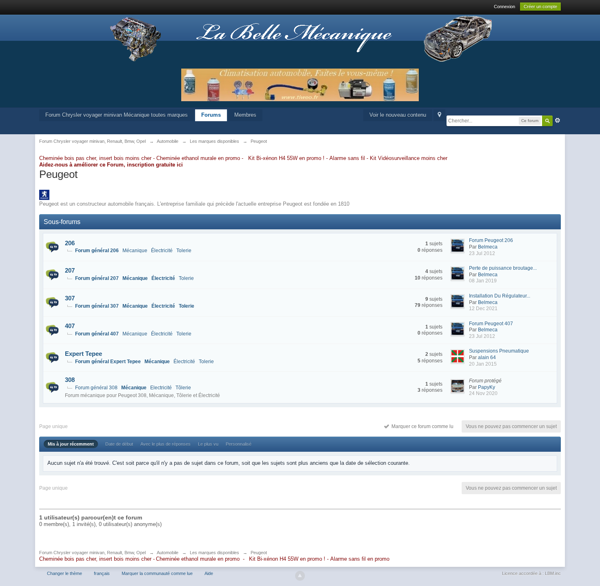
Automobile (167, 552)
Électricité (162, 250)
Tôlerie (183, 388)
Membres (245, 115)
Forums (211, 115)
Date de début (119, 444)
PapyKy (486, 387)
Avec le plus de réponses (165, 444)
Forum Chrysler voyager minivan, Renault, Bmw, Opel (92, 552)
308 (70, 379)
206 (70, 243)
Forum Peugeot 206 (491, 240)
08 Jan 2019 (483, 281)
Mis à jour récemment (71, 444)
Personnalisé (238, 444)
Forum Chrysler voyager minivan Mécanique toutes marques (116, 115)
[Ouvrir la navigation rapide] (439, 115)
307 (70, 298)
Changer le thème (64, 573)
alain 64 (487, 357)
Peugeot (259, 552)
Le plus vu (208, 444)
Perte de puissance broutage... (503, 268)
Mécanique (134, 250)
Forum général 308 (96, 388)
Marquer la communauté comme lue (157, 573)
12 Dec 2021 (483, 308)
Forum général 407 (97, 334)
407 (70, 325)
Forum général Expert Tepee (108, 361)
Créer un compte (540, 6)
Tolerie (183, 250)
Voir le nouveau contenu (397, 115)
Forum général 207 (97, 278)
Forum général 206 (97, 250)
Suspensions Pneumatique (499, 351)
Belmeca (488, 247)
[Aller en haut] (300, 576)
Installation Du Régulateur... (499, 296)
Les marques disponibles (214, 552)
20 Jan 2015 (483, 364)
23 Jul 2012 (482, 253)
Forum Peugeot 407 (491, 323)
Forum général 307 (97, 306)
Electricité (161, 388)
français (102, 573)
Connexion (504, 6)
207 (70, 270)
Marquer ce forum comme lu (421, 426)
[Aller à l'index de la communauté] (300, 38)
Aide (208, 573)
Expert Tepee (83, 353)
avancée (557, 120)
